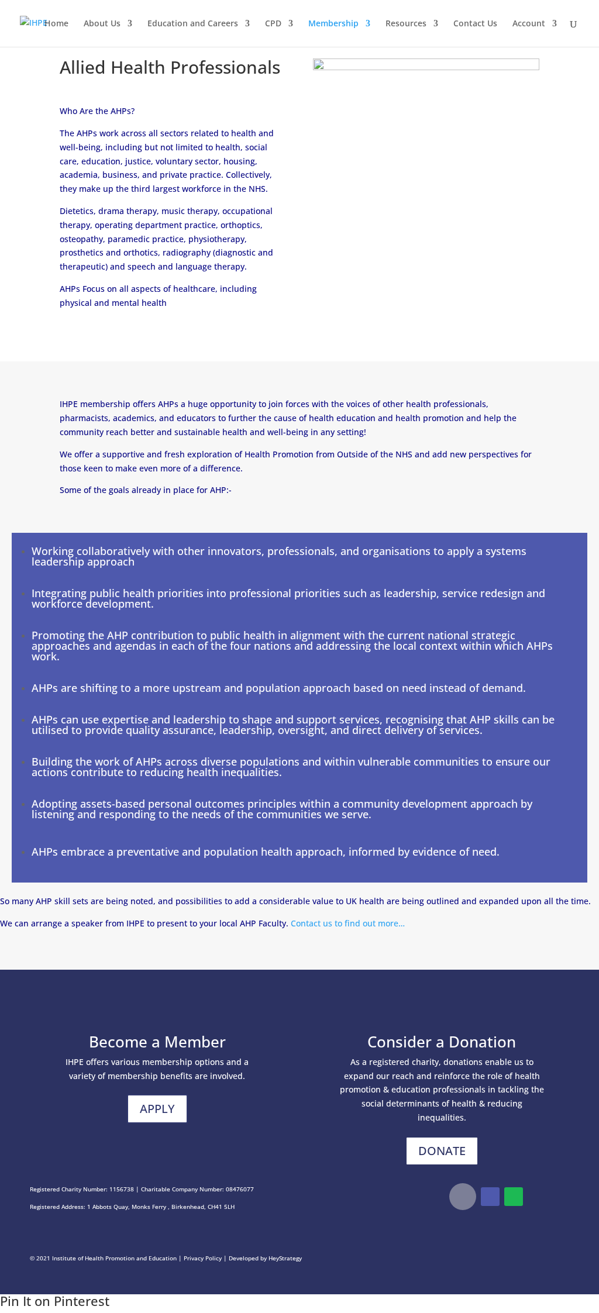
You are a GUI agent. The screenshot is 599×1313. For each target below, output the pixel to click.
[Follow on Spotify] (513, 1196)
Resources (405, 24)
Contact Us (475, 24)
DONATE (442, 1151)
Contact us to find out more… (348, 923)
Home (56, 24)
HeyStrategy (285, 1258)
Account (528, 24)
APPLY (157, 1108)
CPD (273, 24)
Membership (333, 24)
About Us (102, 24)
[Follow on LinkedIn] (490, 1196)
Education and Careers (192, 24)
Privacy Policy (203, 1258)
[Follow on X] (462, 1196)
